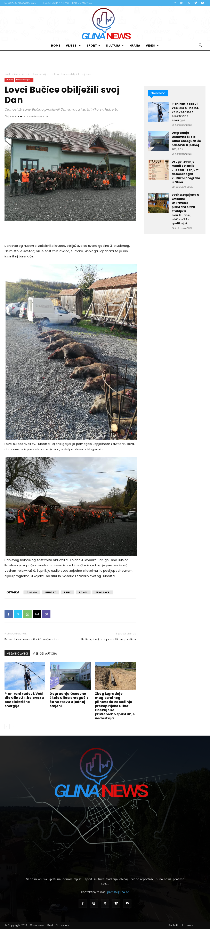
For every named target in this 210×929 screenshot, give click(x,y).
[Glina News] (105, 23)
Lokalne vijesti (41, 74)
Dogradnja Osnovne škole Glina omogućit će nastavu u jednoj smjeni (69, 699)
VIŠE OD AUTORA (45, 653)
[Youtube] (202, 3)
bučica (32, 592)
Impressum (189, 925)
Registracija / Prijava (56, 2)
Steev (19, 116)
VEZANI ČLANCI (17, 653)
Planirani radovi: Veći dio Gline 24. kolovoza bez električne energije (24, 699)
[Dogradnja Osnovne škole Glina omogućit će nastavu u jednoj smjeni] (70, 676)
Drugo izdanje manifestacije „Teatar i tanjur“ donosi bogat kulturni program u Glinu (186, 172)
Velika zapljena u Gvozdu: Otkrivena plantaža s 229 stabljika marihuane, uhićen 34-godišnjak (185, 209)
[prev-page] (7, 726)
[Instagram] (182, 3)
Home (55, 45)
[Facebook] (175, 3)
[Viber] (46, 614)
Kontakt (173, 925)
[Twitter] (189, 3)
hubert (50, 592)
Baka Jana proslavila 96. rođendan (32, 639)
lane (67, 592)
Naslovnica (11, 74)
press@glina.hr (118, 892)
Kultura (113, 45)
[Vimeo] (196, 3)
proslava (103, 592)
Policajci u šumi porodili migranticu (108, 639)
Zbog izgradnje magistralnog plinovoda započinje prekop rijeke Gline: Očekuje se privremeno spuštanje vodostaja (115, 706)
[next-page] (13, 726)
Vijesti (71, 45)
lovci (83, 592)
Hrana (135, 45)
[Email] (37, 614)
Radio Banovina (81, 2)
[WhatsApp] (27, 614)
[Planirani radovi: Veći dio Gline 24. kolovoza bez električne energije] (25, 676)
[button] (200, 46)
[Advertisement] (105, 61)
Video (150, 45)
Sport (92, 45)
